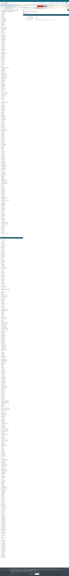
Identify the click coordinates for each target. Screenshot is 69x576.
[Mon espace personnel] (67, 3)
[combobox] (40, 6)
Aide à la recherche (25, 7)
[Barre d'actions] (68, 10)
